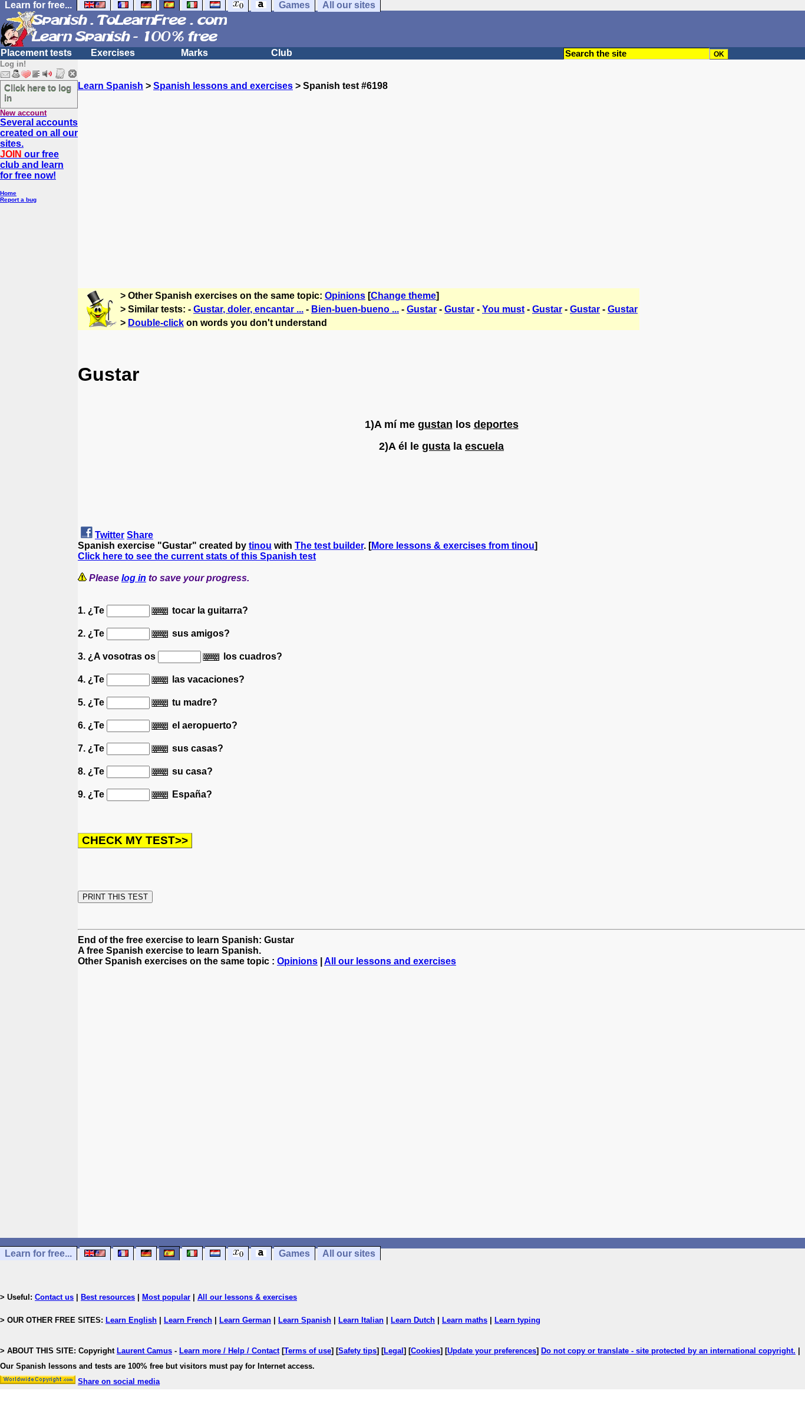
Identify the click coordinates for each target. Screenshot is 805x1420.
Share (140, 535)
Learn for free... (38, 1253)
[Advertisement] (441, 173)
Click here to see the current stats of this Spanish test (197, 556)
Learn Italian (361, 1320)
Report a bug (18, 199)
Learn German (245, 1320)
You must (503, 309)
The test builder (329, 546)
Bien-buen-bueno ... (355, 309)
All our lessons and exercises (390, 961)
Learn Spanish (110, 86)
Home (8, 193)
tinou (260, 546)
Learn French (188, 1320)
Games (294, 1253)
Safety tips (357, 1350)
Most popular (166, 1297)
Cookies (425, 1350)
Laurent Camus (144, 1350)
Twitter (109, 535)
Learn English (131, 1320)
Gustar (422, 309)
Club (281, 53)
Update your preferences (491, 1350)
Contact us (54, 1297)
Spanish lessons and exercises (223, 86)
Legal (394, 1350)
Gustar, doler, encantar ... (248, 309)
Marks (194, 53)
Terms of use (307, 1350)
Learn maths (464, 1320)
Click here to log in (37, 93)
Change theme (403, 296)
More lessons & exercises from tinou (453, 546)
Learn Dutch (413, 1320)
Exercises (113, 53)
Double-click (156, 323)
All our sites (348, 1253)
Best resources (108, 1297)
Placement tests (36, 53)
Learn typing (517, 1320)
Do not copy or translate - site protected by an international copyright (667, 1350)
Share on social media (119, 1381)
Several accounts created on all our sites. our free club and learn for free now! (39, 148)
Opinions (345, 296)
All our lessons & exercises (247, 1297)
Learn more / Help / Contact (229, 1350)
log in (133, 578)
